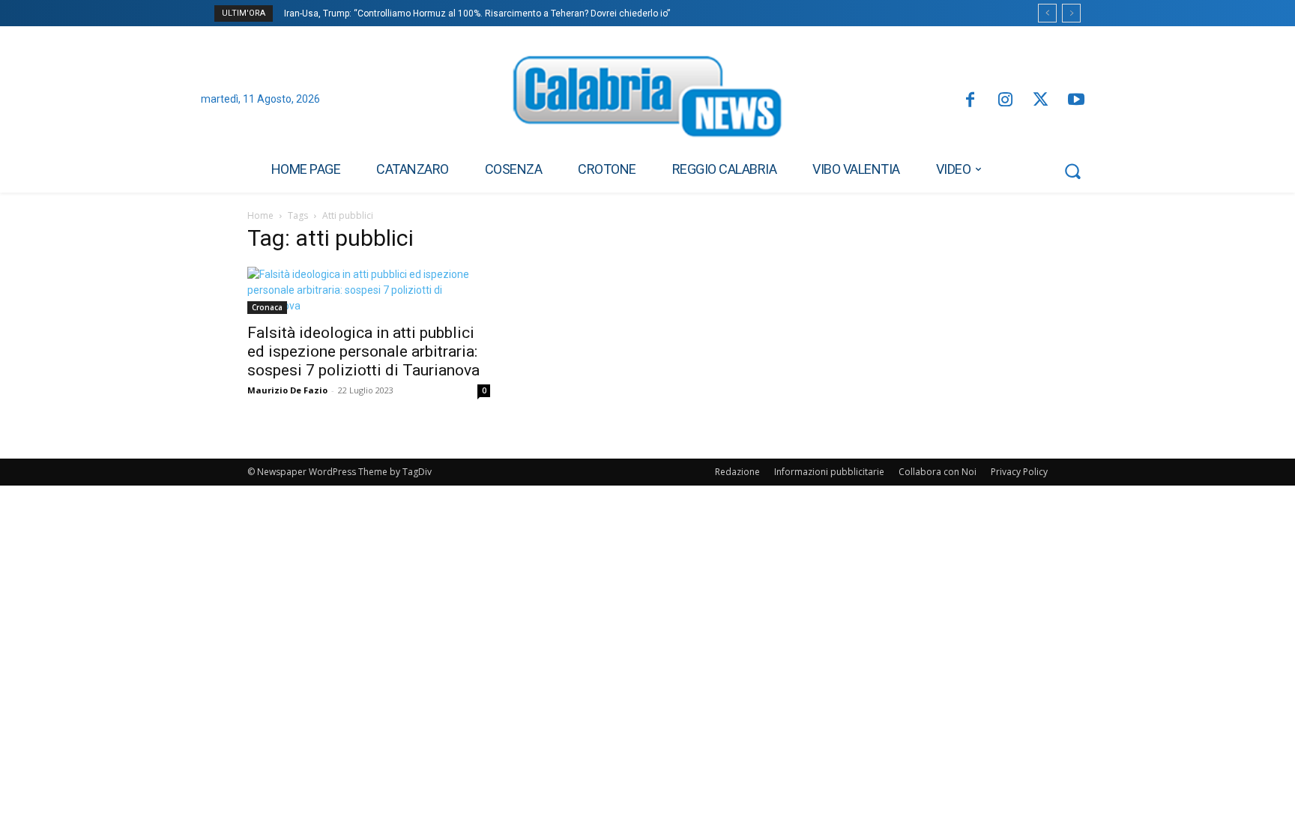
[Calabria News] (647, 100)
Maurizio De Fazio (287, 390)
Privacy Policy (1019, 471)
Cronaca (267, 307)
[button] (1072, 171)
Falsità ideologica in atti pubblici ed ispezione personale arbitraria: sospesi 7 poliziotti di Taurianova (363, 351)
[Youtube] (1076, 101)
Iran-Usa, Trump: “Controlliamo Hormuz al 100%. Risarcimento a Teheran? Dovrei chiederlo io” (477, 13)
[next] (1071, 13)
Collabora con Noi (937, 471)
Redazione (737, 471)
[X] (1040, 101)
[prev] (1047, 13)
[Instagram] (1005, 101)
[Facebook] (969, 101)
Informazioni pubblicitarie (829, 471)
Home (260, 215)
